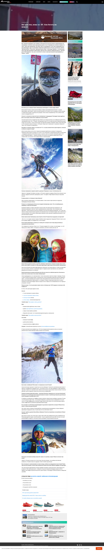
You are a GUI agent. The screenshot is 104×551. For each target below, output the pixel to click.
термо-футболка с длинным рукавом (34, 308)
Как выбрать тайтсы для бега (35, 302)
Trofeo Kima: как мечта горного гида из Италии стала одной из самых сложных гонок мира (75, 165)
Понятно (99, 548)
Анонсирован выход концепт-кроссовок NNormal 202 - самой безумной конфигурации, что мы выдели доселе (35, 527)
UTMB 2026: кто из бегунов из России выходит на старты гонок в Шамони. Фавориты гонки (74, 124)
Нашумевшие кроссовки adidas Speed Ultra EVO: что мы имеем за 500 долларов (75, 103)
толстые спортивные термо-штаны (30, 295)
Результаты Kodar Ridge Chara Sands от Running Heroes (74, 145)
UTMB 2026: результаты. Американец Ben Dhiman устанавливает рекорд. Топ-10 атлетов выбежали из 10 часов (57, 527)
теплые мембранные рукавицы (47, 326)
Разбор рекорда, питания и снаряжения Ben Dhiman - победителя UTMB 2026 (74, 78)
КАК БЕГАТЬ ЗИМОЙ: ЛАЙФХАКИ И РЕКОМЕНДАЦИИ (44, 476)
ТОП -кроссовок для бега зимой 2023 (30, 492)
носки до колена (26, 297)
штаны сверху (26, 299)
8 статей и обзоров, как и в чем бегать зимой (32, 498)
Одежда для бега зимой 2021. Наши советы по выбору (34, 495)
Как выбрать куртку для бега (35, 315)
